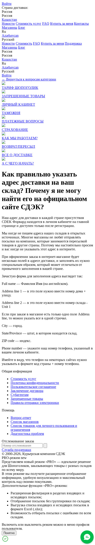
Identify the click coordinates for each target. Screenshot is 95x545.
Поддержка (73, 43)
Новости (8, 23)
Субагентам (19, 395)
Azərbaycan (10, 35)
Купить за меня (61, 23)
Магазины (9, 27)
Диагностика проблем (27, 434)
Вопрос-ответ (21, 418)
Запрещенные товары (27, 399)
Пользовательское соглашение (33, 387)
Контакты (81, 23)
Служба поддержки (16, 450)
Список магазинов (25, 422)
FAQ (45, 23)
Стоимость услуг (28, 23)
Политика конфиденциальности (35, 383)
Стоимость (24, 43)
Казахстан (9, 19)
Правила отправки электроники (35, 403)
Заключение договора (27, 391)
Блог (21, 27)
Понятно (9, 533)
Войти (6, 4)
